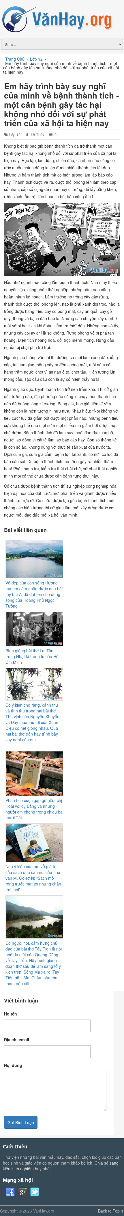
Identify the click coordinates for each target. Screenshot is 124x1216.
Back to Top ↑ (111, 1211)
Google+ (22, 1192)
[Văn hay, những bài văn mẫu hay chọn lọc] (62, 18)
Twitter (34, 1192)
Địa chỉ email (16, 1039)
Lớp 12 (14, 134)
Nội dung (13, 1065)
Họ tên (10, 1014)
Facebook (10, 1192)
